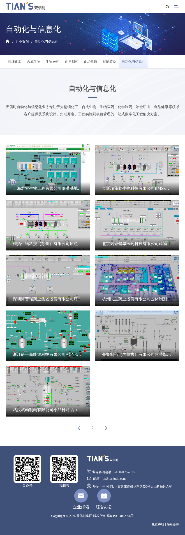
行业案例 (22, 41)
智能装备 (109, 61)
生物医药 (52, 61)
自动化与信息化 (46, 41)
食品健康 (90, 61)
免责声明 (158, 524)
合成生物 (33, 61)
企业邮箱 (81, 507)
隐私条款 (173, 524)
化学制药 (71, 61)
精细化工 (14, 61)
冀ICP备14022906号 (120, 516)
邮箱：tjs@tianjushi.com (109, 478)
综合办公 (104, 507)
